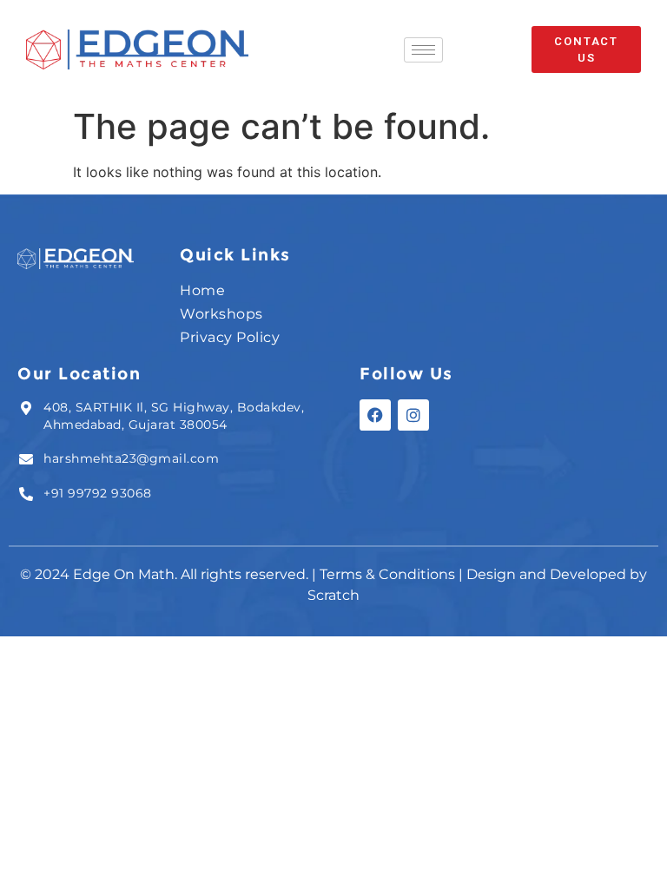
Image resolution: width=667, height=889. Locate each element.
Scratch (333, 595)
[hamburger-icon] (423, 50)
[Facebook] (375, 415)
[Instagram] (413, 415)
